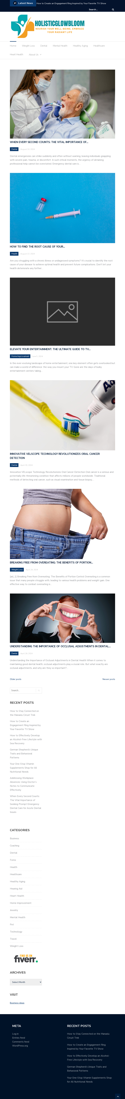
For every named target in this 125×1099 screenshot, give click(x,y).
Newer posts (109, 679)
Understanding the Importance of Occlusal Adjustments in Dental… (60, 646)
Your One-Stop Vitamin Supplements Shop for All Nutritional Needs (23, 767)
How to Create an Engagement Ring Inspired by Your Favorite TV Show (25, 725)
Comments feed (20, 1041)
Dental (43, 45)
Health (14, 253)
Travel (13, 938)
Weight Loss (28, 45)
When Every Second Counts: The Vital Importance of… (49, 142)
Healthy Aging (80, 45)
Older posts (15, 679)
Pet (12, 924)
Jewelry (14, 910)
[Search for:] (98, 9)
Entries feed (18, 1037)
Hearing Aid (16, 888)
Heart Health (16, 54)
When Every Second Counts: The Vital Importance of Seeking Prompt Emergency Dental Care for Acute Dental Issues (25, 804)
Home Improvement (20, 356)
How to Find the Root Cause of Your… (37, 246)
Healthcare (99, 45)
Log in (15, 1033)
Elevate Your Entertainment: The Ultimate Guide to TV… (50, 349)
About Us (33, 54)
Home (13, 45)
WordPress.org (20, 1045)
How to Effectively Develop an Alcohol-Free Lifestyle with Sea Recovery (72, 3)
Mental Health (60, 45)
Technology (16, 931)
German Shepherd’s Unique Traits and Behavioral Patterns (24, 753)
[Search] (113, 9)
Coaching (14, 845)
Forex (13, 860)
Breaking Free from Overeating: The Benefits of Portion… (51, 562)
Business (14, 838)
